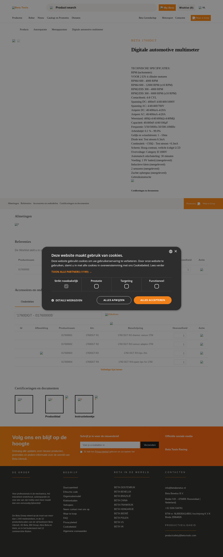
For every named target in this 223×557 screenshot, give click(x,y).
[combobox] (170, 251)
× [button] (175, 251)
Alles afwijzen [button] (114, 300)
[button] (111, 271)
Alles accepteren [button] (152, 300)
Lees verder (157, 265)
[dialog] (111, 278)
